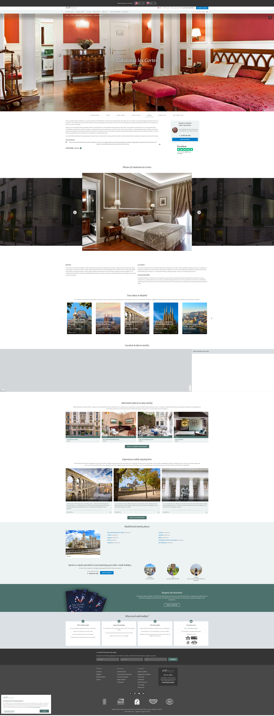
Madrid (69, 556)
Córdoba (160, 535)
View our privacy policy (34, 707)
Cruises (89, 11)
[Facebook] (130, 693)
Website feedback (100, 677)
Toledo (109, 535)
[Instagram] (134, 693)
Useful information (121, 671)
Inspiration (96, 11)
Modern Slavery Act (142, 682)
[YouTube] (139, 693)
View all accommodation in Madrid (137, 446)
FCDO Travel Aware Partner (191, 628)
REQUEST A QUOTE (202, 7)
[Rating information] (81, 148)
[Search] (207, 11)
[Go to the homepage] (71, 8)
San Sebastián (162, 542)
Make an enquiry (185, 139)
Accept (44, 711)
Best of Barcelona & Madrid (134, 323)
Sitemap (98, 679)
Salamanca (110, 542)
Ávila (108, 540)
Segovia (109, 537)
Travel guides (121, 115)
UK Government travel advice (124, 674)
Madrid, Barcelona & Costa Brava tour (106, 323)
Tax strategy (141, 684)
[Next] (211, 318)
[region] (96, 370)
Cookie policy (141, 679)
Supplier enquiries (121, 679)
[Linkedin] (143, 693)
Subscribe (173, 659)
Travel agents (120, 682)
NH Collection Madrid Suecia (111, 439)
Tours (108, 115)
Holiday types (80, 11)
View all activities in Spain (137, 517)
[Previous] (62, 318)
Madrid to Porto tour (192, 324)
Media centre (141, 687)
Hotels (149, 115)
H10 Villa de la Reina (72, 439)
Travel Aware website (122, 677)
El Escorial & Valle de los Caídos (115, 532)
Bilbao (160, 537)
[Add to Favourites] (270, 17)
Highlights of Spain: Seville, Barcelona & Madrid (76, 321)
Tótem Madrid (179, 439)
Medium (76, 148)
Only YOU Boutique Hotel (146, 439)
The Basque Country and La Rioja (167, 540)
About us (104, 11)
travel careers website (168, 682)
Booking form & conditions (144, 674)
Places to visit (136, 115)
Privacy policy (141, 677)
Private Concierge (115, 11)
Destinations (69, 11)
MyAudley (98, 674)
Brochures (125, 11)
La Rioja (160, 532)
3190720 (148, 711)
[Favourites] (165, 8)
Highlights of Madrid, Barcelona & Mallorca (164, 323)
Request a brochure (172, 605)
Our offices (99, 671)
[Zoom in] (190, 386)
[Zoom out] (190, 388)
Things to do (162, 115)
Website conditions (142, 671)
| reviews (184, 152)
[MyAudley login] (168, 8)
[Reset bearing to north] (190, 390)
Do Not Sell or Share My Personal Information (9, 711)
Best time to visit (178, 115)
